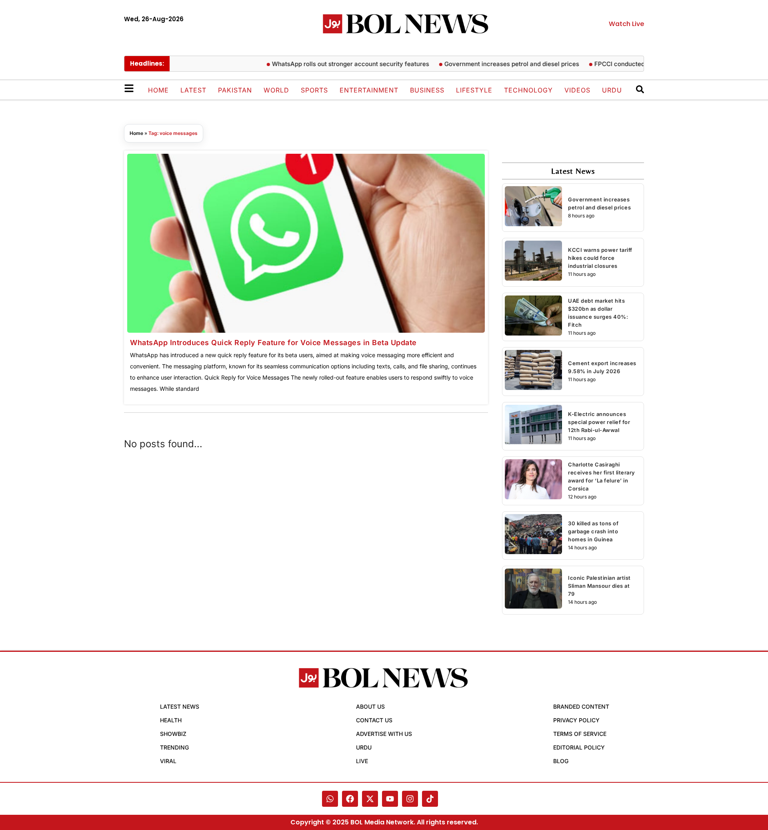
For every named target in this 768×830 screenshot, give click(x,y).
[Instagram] (410, 799)
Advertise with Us (384, 733)
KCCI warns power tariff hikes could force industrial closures (600, 258)
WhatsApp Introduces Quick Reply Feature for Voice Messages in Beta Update (273, 342)
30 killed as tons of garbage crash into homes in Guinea (593, 531)
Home (158, 90)
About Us (370, 706)
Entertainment (369, 90)
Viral (168, 761)
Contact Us (374, 720)
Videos (577, 90)
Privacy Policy (576, 720)
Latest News (179, 706)
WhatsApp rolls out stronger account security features (337, 64)
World (276, 90)
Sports (314, 90)
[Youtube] (390, 799)
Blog (560, 761)
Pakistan (235, 90)
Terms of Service (579, 733)
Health (171, 720)
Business (427, 90)
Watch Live (626, 23)
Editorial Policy (579, 747)
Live (362, 761)
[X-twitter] (370, 799)
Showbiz (173, 733)
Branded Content (581, 706)
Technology (528, 90)
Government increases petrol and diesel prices (498, 64)
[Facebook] (350, 799)
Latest (193, 90)
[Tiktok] (430, 799)
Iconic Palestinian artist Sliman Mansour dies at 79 (599, 586)
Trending (174, 747)
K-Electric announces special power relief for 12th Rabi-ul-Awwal (599, 422)
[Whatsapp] (330, 799)
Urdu (612, 90)
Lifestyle (474, 90)
